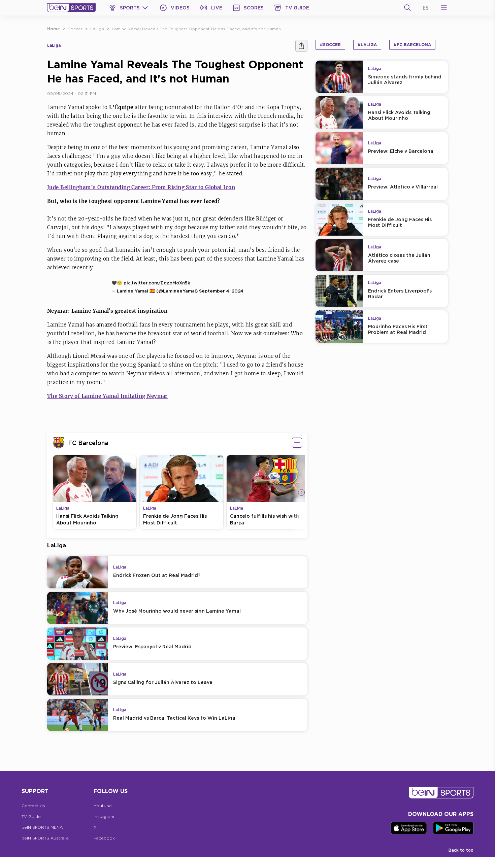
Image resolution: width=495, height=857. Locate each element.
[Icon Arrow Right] (301, 492)
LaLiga (97, 29)
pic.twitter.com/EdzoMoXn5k (157, 282)
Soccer (75, 29)
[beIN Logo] (71, 7)
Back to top (461, 850)
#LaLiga (367, 44)
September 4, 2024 (221, 290)
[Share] (301, 46)
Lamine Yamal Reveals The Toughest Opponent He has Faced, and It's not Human (196, 29)
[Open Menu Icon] (444, 8)
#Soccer (330, 44)
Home (53, 29)
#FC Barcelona (412, 44)
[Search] (407, 8)
